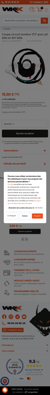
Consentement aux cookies (5, 390)
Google (10, 184)
